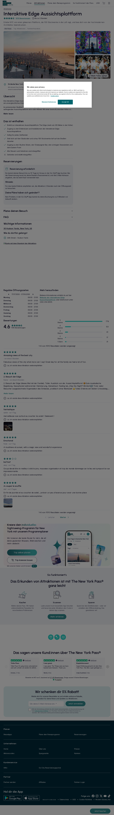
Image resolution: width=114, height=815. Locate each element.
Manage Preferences (49, 102)
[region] (58, 94)
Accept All (65, 102)
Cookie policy (55, 96)
